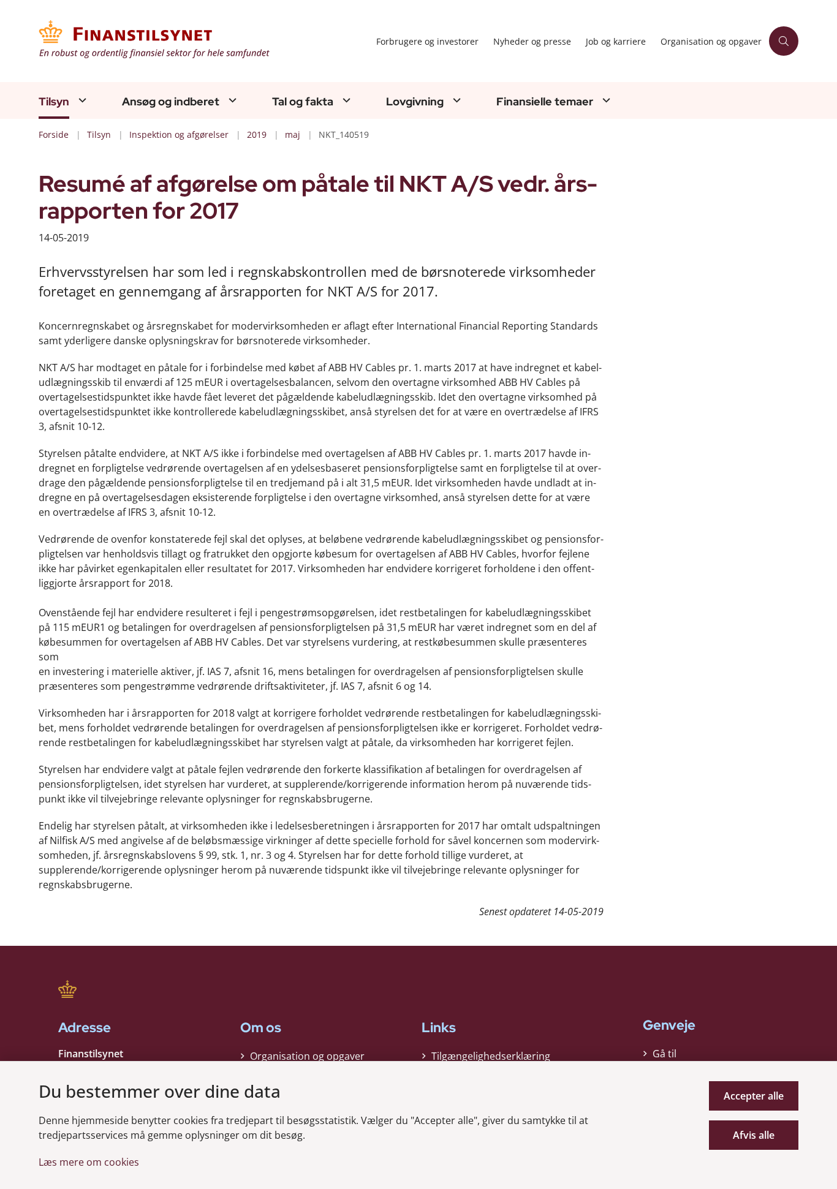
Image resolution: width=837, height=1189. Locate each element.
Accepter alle (754, 1096)
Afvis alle (754, 1135)
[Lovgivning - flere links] (455, 100)
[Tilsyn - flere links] (81, 100)
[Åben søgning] (783, 41)
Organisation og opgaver (307, 1056)
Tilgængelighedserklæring (490, 1056)
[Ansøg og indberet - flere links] (231, 100)
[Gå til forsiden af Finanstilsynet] (204, 41)
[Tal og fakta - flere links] (345, 100)
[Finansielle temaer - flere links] (604, 100)
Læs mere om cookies (89, 1162)
